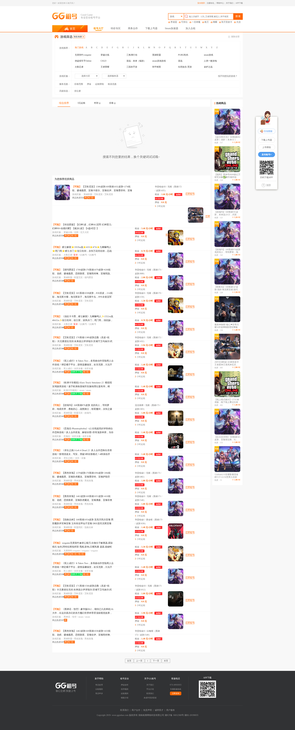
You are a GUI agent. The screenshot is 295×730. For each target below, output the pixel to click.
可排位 (184, 22)
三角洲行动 (131, 55)
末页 (166, 661)
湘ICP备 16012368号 (174, 715)
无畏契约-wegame (83, 55)
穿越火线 (105, 55)
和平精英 (156, 67)
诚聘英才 (159, 710)
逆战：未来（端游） (136, 61)
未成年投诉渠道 (150, 698)
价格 (111, 103)
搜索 (238, 16)
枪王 (207, 22)
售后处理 (99, 685)
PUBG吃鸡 (183, 55)
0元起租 (81, 103)
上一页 (139, 661)
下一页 (156, 661)
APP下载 (239, 3)
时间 (96, 103)
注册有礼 (210, 3)
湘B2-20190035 (191, 715)
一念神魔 (196, 22)
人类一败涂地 (210, 61)
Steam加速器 (171, 28)
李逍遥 (174, 22)
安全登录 (201, 3)
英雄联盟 (156, 55)
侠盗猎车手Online (83, 61)
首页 (129, 661)
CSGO (103, 61)
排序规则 (124, 689)
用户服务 (170, 710)
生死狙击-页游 (185, 67)
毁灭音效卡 (226, 22)
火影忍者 (79, 67)
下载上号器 (151, 28)
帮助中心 (220, 3)
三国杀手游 (131, 67)
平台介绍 (150, 689)
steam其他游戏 (159, 61)
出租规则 (99, 689)
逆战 (180, 61)
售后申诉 (99, 693)
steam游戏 (208, 55)
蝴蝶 (215, 22)
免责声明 (147, 710)
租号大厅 (98, 28)
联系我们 (150, 693)
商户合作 (136, 710)
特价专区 (116, 28)
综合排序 (64, 103)
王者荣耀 (105, 67)
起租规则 (124, 693)
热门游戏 (79, 47)
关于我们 (229, 3)
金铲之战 (208, 67)
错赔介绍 (124, 698)
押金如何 (124, 685)
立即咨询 (175, 693)
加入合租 (190, 28)
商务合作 (133, 28)
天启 (238, 22)
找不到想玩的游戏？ (227, 76)
